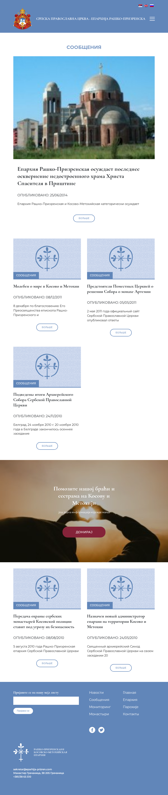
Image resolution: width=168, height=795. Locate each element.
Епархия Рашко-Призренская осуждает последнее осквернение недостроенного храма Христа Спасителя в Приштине (78, 176)
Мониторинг (100, 707)
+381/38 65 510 (22, 776)
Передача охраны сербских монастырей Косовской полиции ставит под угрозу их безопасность (43, 621)
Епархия (130, 700)
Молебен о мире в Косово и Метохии (46, 286)
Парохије (130, 707)
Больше (84, 218)
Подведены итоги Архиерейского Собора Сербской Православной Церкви (43, 400)
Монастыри (99, 714)
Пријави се (23, 711)
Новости (96, 693)
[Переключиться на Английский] (146, 5)
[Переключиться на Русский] (152, 5)
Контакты (131, 714)
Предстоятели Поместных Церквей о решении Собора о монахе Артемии (120, 288)
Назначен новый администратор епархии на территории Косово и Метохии (116, 621)
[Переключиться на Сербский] (140, 5)
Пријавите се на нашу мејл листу (36, 692)
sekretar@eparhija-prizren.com (32, 769)
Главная (129, 693)
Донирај (84, 532)
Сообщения (99, 700)
